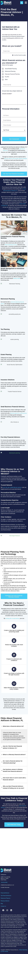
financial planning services (11, 244)
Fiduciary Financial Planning (12, 74)
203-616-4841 (4, 882)
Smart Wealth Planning (11, 68)
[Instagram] (7, 910)
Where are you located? (12, 46)
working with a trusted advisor (12, 618)
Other (6, 79)
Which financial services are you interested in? (13, 62)
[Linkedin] (11, 910)
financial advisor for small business (18, 413)
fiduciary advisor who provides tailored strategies (15, 158)
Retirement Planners (5, 898)
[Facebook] (3, 910)
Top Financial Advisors (6, 895)
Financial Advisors (5, 892)
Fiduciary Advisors (5, 900)
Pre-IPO (7, 76)
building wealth (16, 278)
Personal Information (10, 109)
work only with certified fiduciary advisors (12, 487)
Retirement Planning (10, 71)
